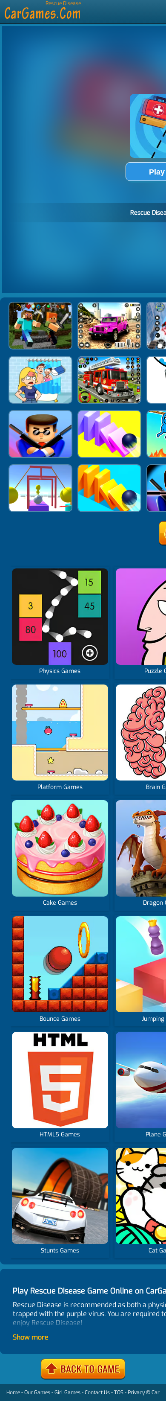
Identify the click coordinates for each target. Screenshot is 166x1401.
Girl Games (67, 1392)
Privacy (136, 1392)
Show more (31, 1337)
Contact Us (97, 1392)
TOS (118, 1392)
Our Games (37, 1392)
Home (13, 1392)
